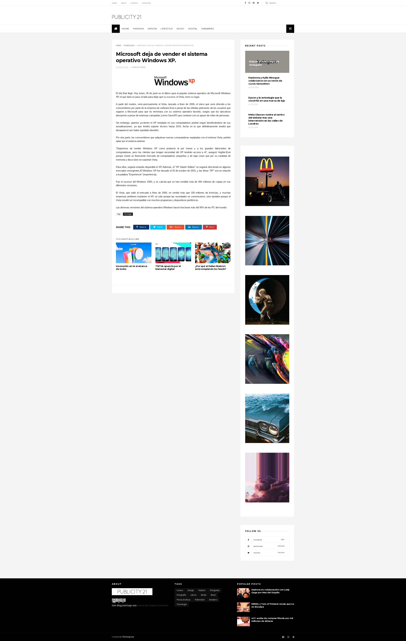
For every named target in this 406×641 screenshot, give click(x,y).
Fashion (138, 28)
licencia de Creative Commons (152, 605)
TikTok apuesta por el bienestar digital (168, 267)
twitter (268, 553)
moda (203, 595)
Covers (180, 590)
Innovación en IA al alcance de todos (131, 267)
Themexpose (128, 636)
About (124, 3)
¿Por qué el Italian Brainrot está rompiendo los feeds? (210, 267)
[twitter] (258, 3)
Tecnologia (129, 45)
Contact (134, 3)
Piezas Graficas (183, 599)
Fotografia (214, 590)
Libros (193, 595)
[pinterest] (254, 3)
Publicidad (199, 599)
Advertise (146, 3)
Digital (192, 28)
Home (114, 3)
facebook (268, 540)
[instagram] (249, 3)
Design (152, 28)
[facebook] (245, 3)
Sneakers (207, 28)
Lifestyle (167, 28)
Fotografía (181, 595)
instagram (268, 546)
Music (180, 28)
